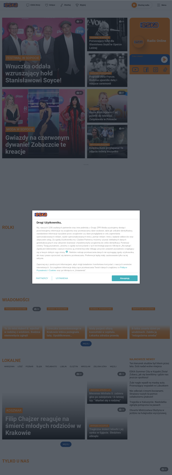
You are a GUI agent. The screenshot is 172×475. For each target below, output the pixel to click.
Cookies (52, 270)
